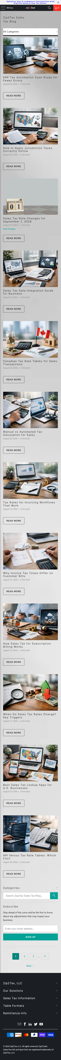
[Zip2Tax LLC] (30, 8)
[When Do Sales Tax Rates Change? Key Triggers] (30, 692)
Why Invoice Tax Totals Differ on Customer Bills (28, 575)
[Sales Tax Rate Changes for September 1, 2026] (30, 197)
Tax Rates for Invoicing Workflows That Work (29, 504)
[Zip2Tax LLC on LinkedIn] (30, 1024)
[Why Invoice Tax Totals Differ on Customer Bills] (30, 551)
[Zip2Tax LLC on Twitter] (35, 1024)
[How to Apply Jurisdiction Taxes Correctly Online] (30, 126)
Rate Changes (9, 229)
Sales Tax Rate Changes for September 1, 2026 (24, 220)
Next (29, 965)
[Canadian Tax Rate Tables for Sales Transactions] (30, 339)
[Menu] (1, 8)
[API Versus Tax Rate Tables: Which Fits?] (30, 833)
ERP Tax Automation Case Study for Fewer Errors (30, 79)
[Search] (49, 8)
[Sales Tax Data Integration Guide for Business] (30, 268)
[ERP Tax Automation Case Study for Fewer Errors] (30, 55)
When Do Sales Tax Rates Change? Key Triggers (29, 716)
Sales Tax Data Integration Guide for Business (28, 292)
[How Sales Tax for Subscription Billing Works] (30, 622)
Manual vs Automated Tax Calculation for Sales (22, 433)
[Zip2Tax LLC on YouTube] (41, 1024)
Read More (13, 95)
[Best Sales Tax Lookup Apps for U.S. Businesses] (30, 763)
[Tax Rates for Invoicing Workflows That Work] (30, 480)
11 (45, 956)
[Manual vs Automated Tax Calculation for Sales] (30, 410)
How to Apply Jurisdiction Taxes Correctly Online (27, 149)
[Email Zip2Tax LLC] (19, 1024)
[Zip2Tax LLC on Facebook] (25, 1024)
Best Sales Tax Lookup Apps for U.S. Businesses (27, 786)
